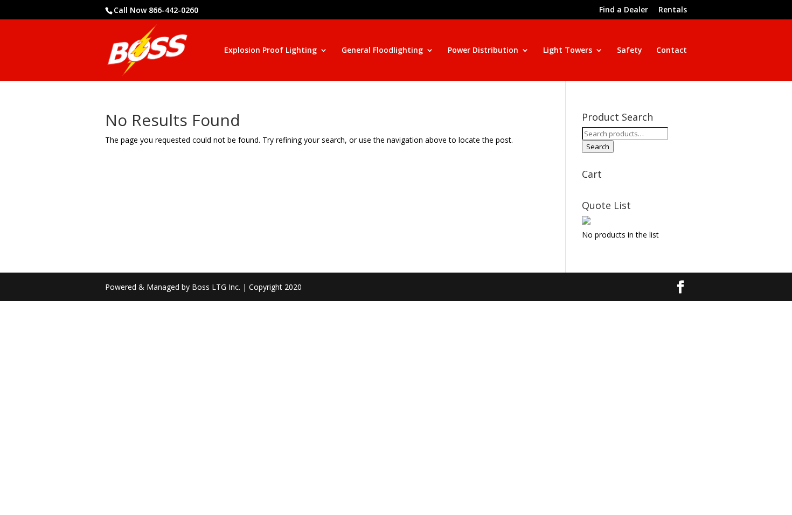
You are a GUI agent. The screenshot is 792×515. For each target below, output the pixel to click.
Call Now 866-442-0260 (156, 10)
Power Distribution (483, 50)
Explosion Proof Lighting (270, 50)
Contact (671, 50)
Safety (629, 50)
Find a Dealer (623, 10)
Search (597, 146)
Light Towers (567, 50)
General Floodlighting (382, 50)
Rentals (672, 10)
